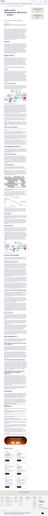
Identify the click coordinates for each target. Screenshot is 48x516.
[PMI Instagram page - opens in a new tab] (42, 508)
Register (46, 1)
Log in (42, 1)
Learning (6, 3)
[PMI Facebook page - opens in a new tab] (39, 508)
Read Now (7, 460)
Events (21, 3)
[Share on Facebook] (7, 15)
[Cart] (40, 1)
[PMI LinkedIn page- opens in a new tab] (45, 508)
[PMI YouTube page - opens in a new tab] (43, 508)
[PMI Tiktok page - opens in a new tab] (46, 508)
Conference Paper (7, 20)
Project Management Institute (42, 502)
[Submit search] (46, 3)
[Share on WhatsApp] (12, 15)
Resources (9, 3)
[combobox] (33, 1)
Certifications (2, 3)
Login (13, 442)
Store (37, 1)
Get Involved (17, 3)
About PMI (30, 3)
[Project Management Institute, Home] (3, 1)
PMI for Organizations (25, 3)
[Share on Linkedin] (10, 15)
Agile (12, 20)
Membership (13, 3)
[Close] (46, 511)
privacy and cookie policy (14, 514)
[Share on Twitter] (9, 15)
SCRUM (14, 20)
